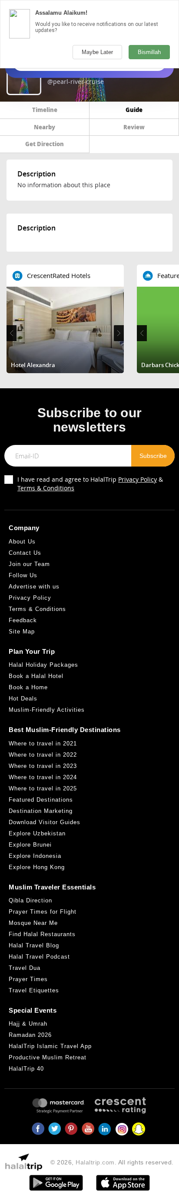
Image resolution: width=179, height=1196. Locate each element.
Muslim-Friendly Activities (47, 710)
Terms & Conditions (45, 488)
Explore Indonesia (35, 856)
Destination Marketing (41, 811)
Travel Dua (24, 968)
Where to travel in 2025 (43, 788)
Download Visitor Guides (44, 822)
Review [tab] (134, 127)
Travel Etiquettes (34, 990)
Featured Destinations (41, 799)
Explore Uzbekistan (37, 833)
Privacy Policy (137, 479)
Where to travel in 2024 (43, 777)
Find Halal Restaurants (42, 934)
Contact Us (25, 553)
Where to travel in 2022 (43, 754)
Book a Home (28, 687)
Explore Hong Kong (37, 867)
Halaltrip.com (95, 1162)
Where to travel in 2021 (43, 743)
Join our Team (29, 564)
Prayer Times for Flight (42, 911)
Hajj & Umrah (28, 1023)
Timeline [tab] (44, 110)
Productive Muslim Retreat (47, 1057)
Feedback (23, 620)
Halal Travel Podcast (39, 956)
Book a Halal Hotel (36, 676)
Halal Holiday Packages (43, 665)
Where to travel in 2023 (43, 766)
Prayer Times (28, 979)
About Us (22, 541)
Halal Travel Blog (34, 945)
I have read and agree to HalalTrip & (90, 483)
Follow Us (23, 575)
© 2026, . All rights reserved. (112, 1162)
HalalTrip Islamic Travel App (50, 1046)
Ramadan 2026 (30, 1035)
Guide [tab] (134, 110)
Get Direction (44, 144)
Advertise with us (34, 586)
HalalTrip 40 (26, 1068)
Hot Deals (23, 698)
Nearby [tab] (44, 127)
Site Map (22, 631)
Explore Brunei (30, 844)
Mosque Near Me (33, 923)
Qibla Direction (30, 900)
